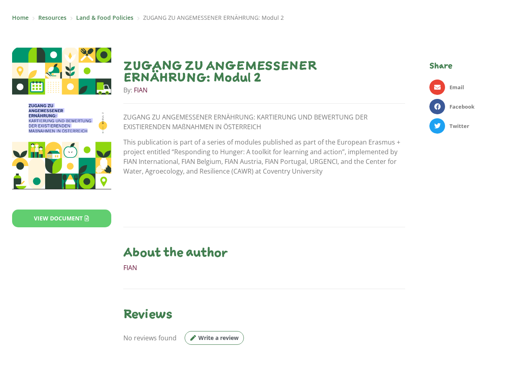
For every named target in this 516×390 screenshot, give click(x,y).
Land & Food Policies (104, 17)
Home (20, 17)
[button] (466, 87)
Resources (52, 17)
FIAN (141, 90)
